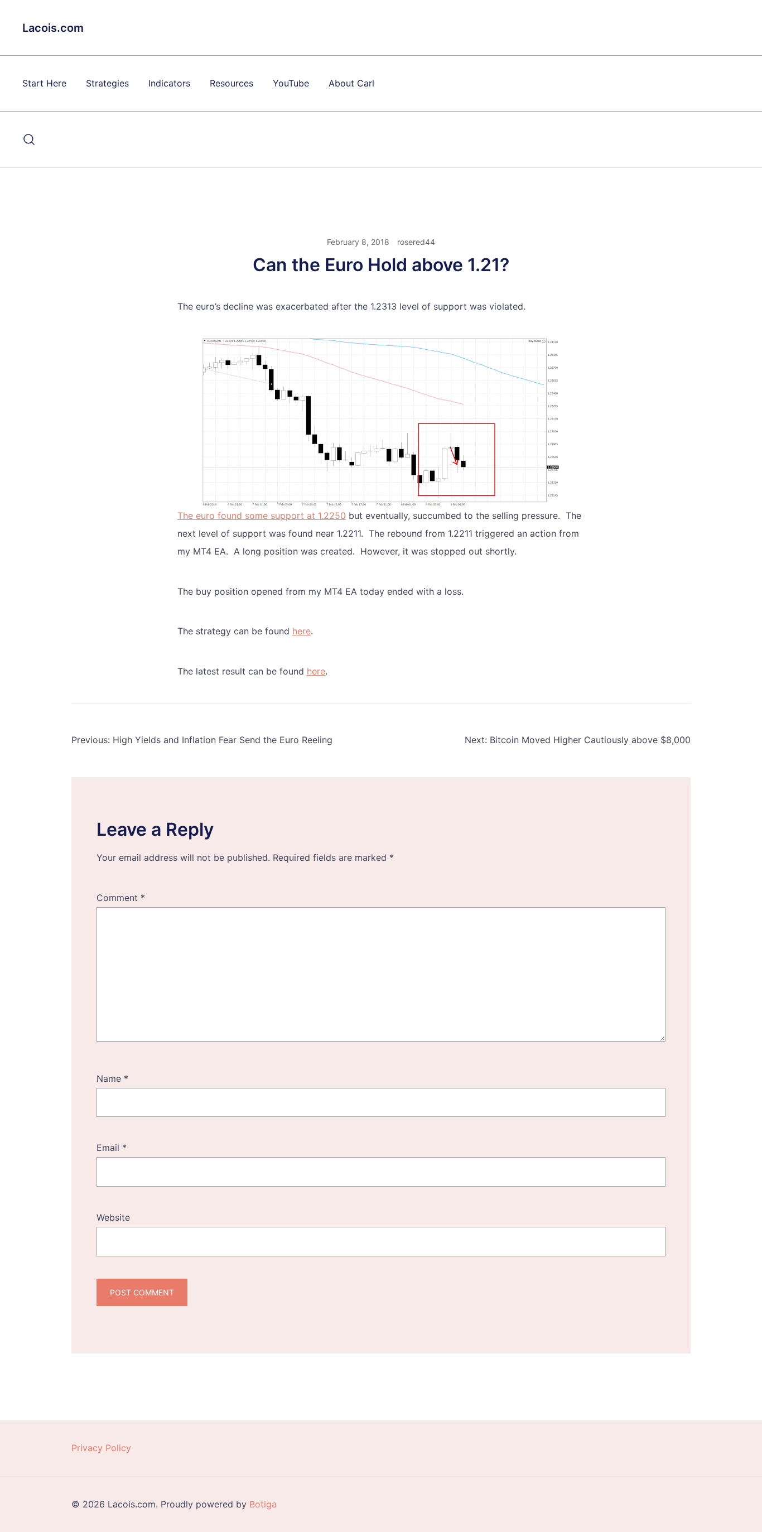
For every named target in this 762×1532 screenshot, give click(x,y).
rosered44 (416, 242)
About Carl (351, 83)
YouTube (291, 83)
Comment (121, 897)
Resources (231, 83)
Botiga (263, 1504)
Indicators (169, 83)
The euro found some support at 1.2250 (261, 515)
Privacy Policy (101, 1447)
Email (112, 1147)
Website (113, 1217)
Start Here (44, 83)
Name (112, 1078)
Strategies (107, 83)
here (301, 631)
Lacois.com (53, 28)
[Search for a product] (29, 139)
